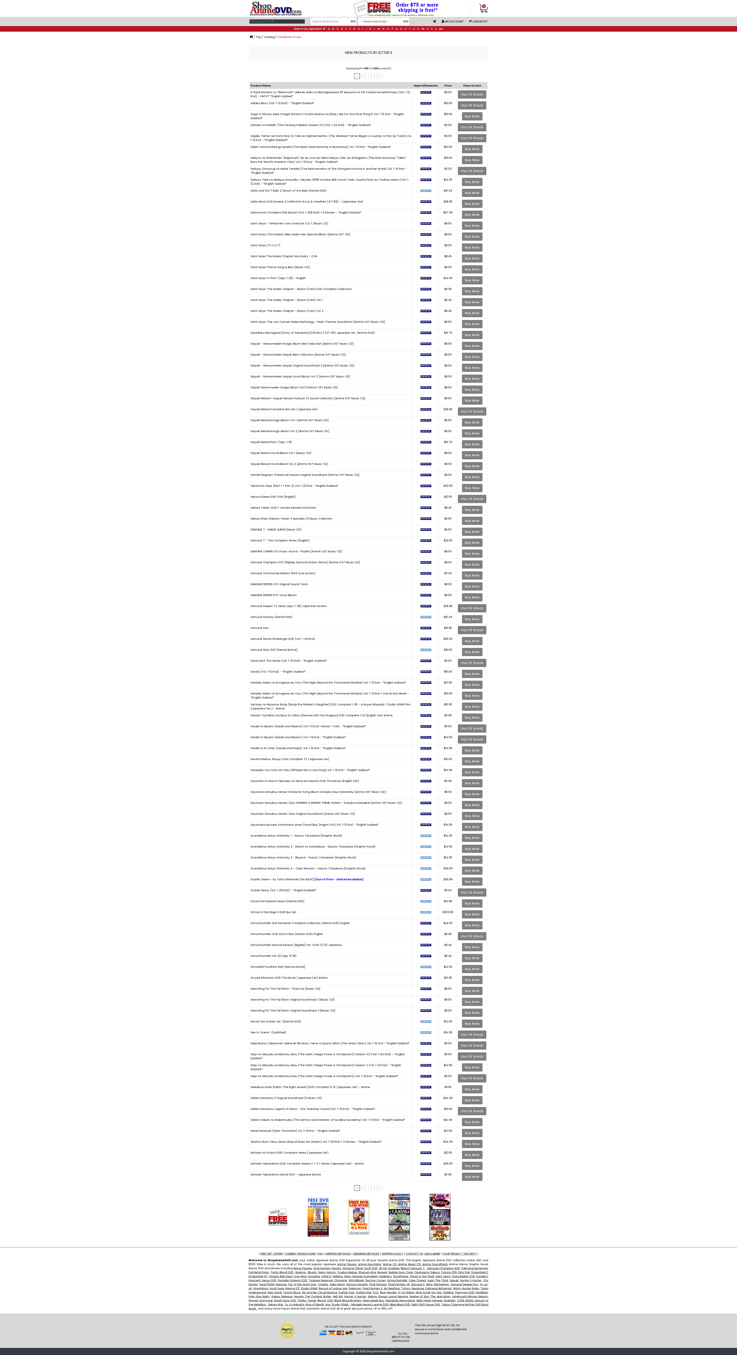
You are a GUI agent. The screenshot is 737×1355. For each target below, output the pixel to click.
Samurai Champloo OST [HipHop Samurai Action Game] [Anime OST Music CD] (305, 562)
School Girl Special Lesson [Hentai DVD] (277, 901)
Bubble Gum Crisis (401, 1272)
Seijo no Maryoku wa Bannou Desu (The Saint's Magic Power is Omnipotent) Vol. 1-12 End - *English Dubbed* (324, 1076)
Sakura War (275, 1304)
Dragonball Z (479, 1272)
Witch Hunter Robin (466, 1288)
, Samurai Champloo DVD (443, 1268)
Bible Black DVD (400, 1304)
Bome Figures (303, 1268)
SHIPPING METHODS (338, 1254)
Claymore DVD (464, 1292)
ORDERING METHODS (366, 1254)
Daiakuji (448, 1292)
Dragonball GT (258, 1276)
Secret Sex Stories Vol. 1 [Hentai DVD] (276, 1021)
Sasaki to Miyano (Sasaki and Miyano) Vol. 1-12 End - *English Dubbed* (298, 737)
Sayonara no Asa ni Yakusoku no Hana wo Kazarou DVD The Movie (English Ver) (305, 781)
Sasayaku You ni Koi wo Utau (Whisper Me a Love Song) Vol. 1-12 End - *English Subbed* (310, 770)
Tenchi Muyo (291, 1292)
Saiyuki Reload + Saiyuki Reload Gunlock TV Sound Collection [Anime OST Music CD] (308, 398)
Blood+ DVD (325, 1300)
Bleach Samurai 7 (412, 1268)
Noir (439, 1292)
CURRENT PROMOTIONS (300, 1254)
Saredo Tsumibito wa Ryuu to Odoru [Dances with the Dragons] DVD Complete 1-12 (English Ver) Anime (322, 715)
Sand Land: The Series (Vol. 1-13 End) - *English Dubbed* (289, 661)
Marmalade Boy (373, 1300)
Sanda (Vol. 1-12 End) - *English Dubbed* (278, 672)
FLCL (376, 1292)
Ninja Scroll (423, 1292)
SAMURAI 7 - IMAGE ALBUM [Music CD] (276, 529)
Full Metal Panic (259, 1272)
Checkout (480, 21)
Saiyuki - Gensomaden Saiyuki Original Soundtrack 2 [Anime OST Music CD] (302, 365)
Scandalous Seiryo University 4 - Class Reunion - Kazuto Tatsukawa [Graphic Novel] (308, 868)
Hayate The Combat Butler (312, 1296)
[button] (403, 1323)
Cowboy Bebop (347, 1272)
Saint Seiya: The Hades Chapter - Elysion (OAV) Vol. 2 (287, 311)
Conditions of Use (289, 37)
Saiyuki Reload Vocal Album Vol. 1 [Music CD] (281, 453)
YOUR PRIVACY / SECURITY (459, 1254)
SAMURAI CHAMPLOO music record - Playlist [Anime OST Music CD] (296, 551)
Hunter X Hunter (471, 1280)
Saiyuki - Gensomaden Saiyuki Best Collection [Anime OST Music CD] (298, 355)
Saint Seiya (442, 1276)
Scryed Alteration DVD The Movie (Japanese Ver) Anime (289, 978)
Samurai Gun (260, 628)
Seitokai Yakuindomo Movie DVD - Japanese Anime (286, 1174)
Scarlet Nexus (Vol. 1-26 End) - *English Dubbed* (284, 890)
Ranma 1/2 (292, 1288)
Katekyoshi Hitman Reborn (470, 1296)
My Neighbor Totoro (397, 1288)
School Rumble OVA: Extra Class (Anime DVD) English (287, 934)
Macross (281, 1284)
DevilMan (482, 1292)
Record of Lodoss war (333, 1288)
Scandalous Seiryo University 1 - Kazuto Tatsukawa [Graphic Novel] (296, 836)
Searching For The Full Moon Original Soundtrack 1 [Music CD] (293, 1000)
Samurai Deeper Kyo (464, 1284)
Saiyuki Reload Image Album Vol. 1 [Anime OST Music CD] (290, 420)
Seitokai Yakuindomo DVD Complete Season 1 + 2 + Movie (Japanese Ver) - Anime (307, 1164)
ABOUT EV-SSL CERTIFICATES (401, 1339)
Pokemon (355, 1288)
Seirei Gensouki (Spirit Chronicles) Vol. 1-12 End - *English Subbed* (295, 1131)
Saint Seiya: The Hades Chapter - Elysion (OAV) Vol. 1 (287, 300)
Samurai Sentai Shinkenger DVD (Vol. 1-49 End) (283, 639)
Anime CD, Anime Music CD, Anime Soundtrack (415, 1264)
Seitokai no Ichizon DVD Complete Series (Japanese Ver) (290, 1153)
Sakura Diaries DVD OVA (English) (273, 497)
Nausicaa (418, 1288)
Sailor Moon (337, 1284)
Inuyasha (314, 1276)
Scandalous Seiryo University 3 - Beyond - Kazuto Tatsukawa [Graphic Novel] (303, 857)
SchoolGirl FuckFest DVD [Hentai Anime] (278, 967)
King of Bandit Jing (318, 1304)
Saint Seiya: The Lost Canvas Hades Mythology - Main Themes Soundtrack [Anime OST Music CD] (318, 322)
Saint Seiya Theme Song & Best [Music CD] (280, 267)
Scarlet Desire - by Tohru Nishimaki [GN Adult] (307, 879)
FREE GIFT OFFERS (272, 1254)
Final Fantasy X (373, 1288)
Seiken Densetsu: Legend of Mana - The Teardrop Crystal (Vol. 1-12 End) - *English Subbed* (313, 1109)
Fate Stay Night (259, 1296)
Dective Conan (375, 1280)
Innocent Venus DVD (262, 1280)
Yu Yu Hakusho (294, 1304)
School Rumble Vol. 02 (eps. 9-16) (274, 956)
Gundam (482, 1276)
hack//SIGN (266, 1284)
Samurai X (418, 1284)
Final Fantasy (378, 1284)
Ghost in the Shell (422, 1276)
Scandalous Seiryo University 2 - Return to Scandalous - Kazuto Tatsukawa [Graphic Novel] (313, 846)
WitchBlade (356, 1280)
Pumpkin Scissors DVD (292, 1280)
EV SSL (403, 1334)
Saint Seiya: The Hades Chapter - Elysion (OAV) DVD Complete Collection (301, 289)
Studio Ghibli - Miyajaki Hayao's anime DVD (360, 1304)
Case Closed (417, 1280)
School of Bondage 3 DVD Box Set (273, 912)
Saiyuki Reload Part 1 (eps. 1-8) (271, 442)
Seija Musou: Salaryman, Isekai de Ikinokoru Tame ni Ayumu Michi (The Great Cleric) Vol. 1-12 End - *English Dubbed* (330, 1043)
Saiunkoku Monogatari (400, 1300)
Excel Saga (277, 1288)
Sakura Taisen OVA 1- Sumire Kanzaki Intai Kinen (283, 508)
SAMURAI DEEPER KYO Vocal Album (274, 595)
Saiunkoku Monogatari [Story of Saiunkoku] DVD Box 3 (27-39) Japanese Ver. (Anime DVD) (313, 333)
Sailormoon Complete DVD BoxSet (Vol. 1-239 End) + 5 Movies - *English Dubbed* (306, 212)
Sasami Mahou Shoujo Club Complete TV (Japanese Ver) (290, 759)
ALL (441, 29)
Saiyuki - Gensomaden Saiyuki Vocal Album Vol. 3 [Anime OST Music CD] (300, 376)
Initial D (326, 1276)
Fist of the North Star (302, 1284)
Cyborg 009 (449, 1272)
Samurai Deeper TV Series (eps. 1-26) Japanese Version (289, 606)
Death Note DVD (285, 1300)
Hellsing (338, 1276)
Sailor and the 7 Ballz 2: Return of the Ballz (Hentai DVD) (289, 191)
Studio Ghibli (309, 1288)
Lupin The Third (437, 1280)
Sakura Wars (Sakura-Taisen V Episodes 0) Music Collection (291, 519)
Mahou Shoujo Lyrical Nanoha (388, 1296)
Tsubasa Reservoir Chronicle (328, 1280)
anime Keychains (369, 1264)
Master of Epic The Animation (430, 1296)
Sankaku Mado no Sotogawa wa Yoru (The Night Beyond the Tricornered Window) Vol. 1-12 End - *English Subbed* (328, 683)
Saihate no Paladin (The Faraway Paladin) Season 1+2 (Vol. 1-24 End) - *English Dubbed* (311, 125)
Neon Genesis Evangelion (361, 1276)
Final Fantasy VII (398, 1284)
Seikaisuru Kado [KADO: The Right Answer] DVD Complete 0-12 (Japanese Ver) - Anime (310, 1087)
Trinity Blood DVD (282, 1272)
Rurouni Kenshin (357, 1284)
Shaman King (367, 1272)
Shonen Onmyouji (261, 1300)
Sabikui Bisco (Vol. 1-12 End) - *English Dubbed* (283, 103)
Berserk (382, 1272)
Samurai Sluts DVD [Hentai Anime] (274, 650)
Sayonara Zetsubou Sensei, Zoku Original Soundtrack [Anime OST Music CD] (303, 814)
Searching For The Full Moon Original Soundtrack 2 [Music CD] (293, 1010)
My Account (454, 21)
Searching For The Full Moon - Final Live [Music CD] (285, 989)
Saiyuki (454, 1280)
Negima (301, 1272)
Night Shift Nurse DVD (425, 1304)
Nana (321, 1272)
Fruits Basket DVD (463, 1276)
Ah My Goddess (389, 1268)
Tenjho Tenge (306, 1300)
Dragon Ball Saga (280, 1276)
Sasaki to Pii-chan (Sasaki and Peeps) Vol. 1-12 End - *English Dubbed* (298, 748)
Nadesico (385, 1276)
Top (258, 37)
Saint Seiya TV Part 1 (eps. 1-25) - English (278, 278)
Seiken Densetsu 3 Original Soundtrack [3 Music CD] (286, 1098)
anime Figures (346, 1264)
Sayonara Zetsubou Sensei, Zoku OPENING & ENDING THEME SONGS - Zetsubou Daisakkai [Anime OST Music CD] (326, 803)
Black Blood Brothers (347, 1300)
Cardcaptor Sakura (427, 1272)
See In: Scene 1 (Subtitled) (268, 1032)
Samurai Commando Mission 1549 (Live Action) (283, 573)
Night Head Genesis (429, 1300)
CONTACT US (414, 1254)
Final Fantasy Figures (327, 1268)
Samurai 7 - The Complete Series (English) (280, 540)
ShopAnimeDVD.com (381, 1351)
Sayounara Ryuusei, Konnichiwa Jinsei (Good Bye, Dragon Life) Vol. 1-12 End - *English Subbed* (315, 825)
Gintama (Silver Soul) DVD (360, 1268)
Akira (429, 1284)
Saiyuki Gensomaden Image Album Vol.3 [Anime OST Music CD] (294, 387)
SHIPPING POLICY (392, 1254)
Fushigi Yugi (346, 1292)
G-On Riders (406, 1292)
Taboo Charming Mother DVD (461, 1304)
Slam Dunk (274, 1292)
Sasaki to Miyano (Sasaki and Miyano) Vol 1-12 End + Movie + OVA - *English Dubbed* (308, 726)
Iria (433, 1292)
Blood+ (312, 1272)
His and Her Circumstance (319, 1292)
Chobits (323, 1284)
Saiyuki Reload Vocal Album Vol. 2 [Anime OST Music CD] (289, 464)
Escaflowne (400, 1276)
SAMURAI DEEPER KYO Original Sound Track (279, 584)
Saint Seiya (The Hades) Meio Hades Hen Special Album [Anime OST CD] (300, 234)
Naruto (331, 1272)
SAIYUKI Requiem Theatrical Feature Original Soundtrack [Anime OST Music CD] (305, 475)
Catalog (269, 37)
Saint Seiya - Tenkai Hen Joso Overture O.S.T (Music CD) (289, 223)
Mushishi (449, 1300)
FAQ (320, 1254)
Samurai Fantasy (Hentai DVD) (272, 617)
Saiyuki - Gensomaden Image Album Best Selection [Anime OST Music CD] (302, 344)
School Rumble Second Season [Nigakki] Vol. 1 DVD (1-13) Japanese (296, 945)
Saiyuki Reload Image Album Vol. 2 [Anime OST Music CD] (290, 431)
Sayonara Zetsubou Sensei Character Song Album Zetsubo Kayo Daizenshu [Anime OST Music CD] (318, 792)
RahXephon (441, 1284)
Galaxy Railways (281, 1296)
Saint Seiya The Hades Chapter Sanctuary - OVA (284, 256)
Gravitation (260, 1288)
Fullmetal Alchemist (474, 1268)
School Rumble (397, 1280)
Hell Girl (338, 1296)
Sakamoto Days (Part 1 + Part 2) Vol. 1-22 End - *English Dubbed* (295, 486)
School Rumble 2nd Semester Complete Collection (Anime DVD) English (300, 923)
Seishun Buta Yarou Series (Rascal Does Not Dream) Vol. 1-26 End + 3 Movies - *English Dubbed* (316, 1142)
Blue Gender (388, 1292)
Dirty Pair (464, 1272)
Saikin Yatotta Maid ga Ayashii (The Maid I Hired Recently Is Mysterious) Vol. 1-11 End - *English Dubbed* (321, 147)
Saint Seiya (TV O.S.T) (265, 245)
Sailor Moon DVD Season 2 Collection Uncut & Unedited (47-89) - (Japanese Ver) (307, 201)
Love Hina (299, 1276)
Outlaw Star (363, 1292)
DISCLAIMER (432, 1254)
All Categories (260, 21)
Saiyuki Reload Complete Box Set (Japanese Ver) (284, 409)
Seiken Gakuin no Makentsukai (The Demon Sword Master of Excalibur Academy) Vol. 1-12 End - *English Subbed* (328, 1120)
